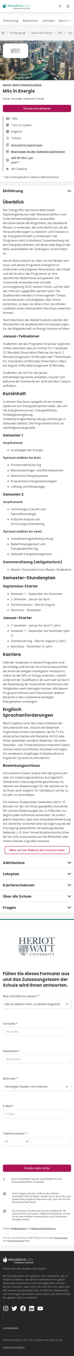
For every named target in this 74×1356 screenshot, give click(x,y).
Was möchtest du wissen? (21, 996)
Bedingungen (18, 1228)
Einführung (10, 21)
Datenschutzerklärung (43, 1228)
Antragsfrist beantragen (26, 145)
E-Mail (8, 1106)
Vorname (10, 1024)
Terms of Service (15, 1240)
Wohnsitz (10, 1079)
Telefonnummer (15, 1133)
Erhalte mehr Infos (37, 1168)
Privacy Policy (61, 1237)
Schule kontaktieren (37, 108)
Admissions (30, 21)
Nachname (11, 1051)
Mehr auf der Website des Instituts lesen (37, 850)
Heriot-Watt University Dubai (22, 85)
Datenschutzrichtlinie (14, 1347)
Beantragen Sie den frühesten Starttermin (38, 151)
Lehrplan (48, 21)
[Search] (60, 6)
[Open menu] (68, 6)
